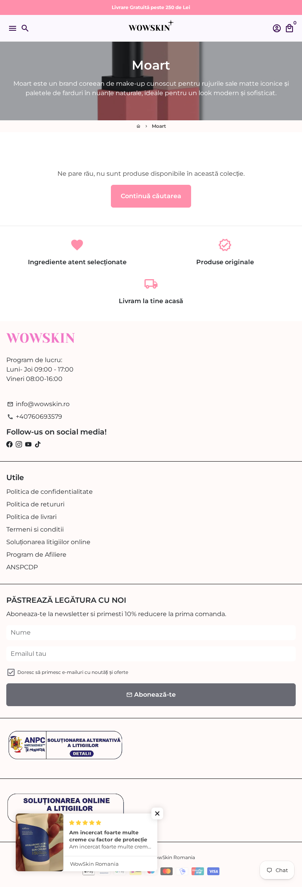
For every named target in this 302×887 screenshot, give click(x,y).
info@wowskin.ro (38, 404)
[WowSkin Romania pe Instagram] (19, 444)
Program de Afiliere (36, 554)
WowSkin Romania (172, 857)
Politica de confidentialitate (49, 491)
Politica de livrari (31, 517)
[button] (157, 813)
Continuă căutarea (151, 196)
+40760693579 (34, 416)
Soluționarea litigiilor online (48, 542)
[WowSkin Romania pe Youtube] (28, 444)
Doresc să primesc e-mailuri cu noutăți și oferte (72, 672)
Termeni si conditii (35, 529)
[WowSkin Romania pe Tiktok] (38, 444)
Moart (159, 126)
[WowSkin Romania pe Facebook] (9, 444)
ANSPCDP (22, 567)
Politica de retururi (35, 504)
